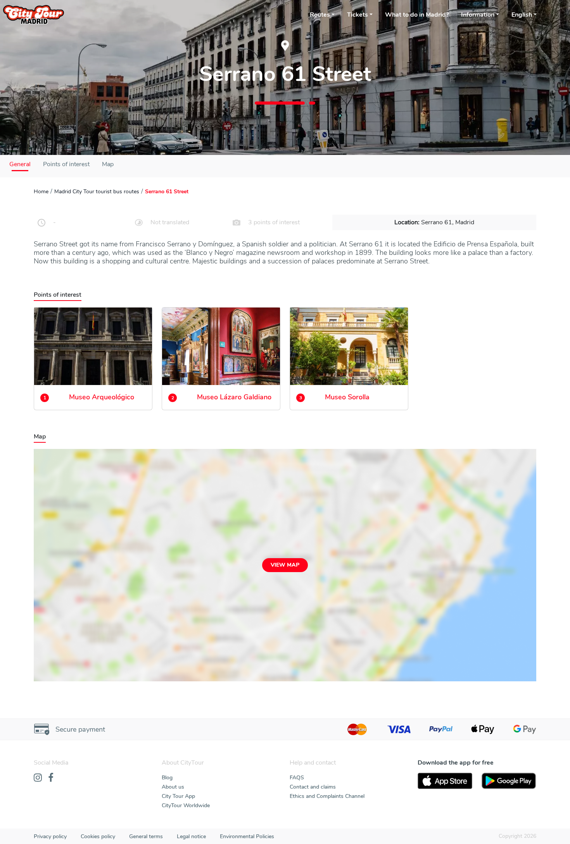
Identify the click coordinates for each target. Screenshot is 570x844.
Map (108, 164)
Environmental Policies (247, 836)
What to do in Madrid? (417, 14)
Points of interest (66, 164)
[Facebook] (51, 778)
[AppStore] (445, 781)
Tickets (357, 14)
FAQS (297, 777)
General (20, 164)
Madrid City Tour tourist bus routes (96, 191)
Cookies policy (98, 836)
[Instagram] (38, 778)
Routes (320, 14)
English (521, 14)
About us (173, 787)
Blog (167, 777)
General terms (146, 836)
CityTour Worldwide (186, 805)
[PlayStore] (509, 781)
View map (285, 565)
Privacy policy (50, 836)
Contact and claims (313, 787)
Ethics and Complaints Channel (327, 796)
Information (477, 14)
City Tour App (178, 796)
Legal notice (191, 836)
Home (41, 191)
